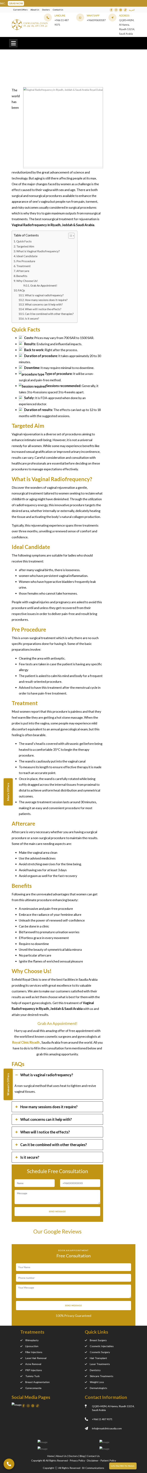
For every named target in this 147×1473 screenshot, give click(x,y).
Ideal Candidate (26, 256)
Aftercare (22, 270)
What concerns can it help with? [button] (46, 1119)
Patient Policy (108, 1460)
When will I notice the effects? (43, 309)
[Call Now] (9, 1464)
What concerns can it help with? (44, 304)
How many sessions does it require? (46, 300)
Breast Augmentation (37, 1382)
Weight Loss (97, 1382)
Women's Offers (8, 1084)
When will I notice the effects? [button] (45, 1132)
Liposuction (31, 1346)
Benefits (21, 276)
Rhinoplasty (32, 1340)
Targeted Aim (25, 246)
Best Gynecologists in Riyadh (41, 72)
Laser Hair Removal (35, 1358)
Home (15, 72)
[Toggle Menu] (13, 43)
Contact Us (58, 9)
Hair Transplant (98, 1358)
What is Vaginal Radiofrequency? (38, 251)
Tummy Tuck (32, 1376)
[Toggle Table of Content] (70, 236)
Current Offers (20, 9)
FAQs (21, 290)
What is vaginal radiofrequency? (44, 295)
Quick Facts (24, 241)
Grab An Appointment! (43, 285)
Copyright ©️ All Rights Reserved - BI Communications (73, 1467)
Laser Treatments (100, 1364)
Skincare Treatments (101, 1376)
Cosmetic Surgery (100, 1352)
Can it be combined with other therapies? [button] (53, 1144)
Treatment (23, 266)
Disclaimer (92, 1460)
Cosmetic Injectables (102, 1346)
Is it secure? (32, 318)
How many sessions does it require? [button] (49, 1107)
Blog (82, 1455)
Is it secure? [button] (29, 1157)
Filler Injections (33, 1352)
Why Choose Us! (27, 280)
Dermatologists (98, 1388)
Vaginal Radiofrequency (77, 72)
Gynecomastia (33, 1388)
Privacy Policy (77, 1460)
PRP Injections (33, 1370)
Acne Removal (33, 1364)
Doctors (46, 9)
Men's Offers (8, 792)
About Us (34, 9)
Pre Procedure (25, 261)
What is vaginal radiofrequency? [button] (46, 1075)
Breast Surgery (98, 1340)
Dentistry (95, 1370)
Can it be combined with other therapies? (49, 313)
